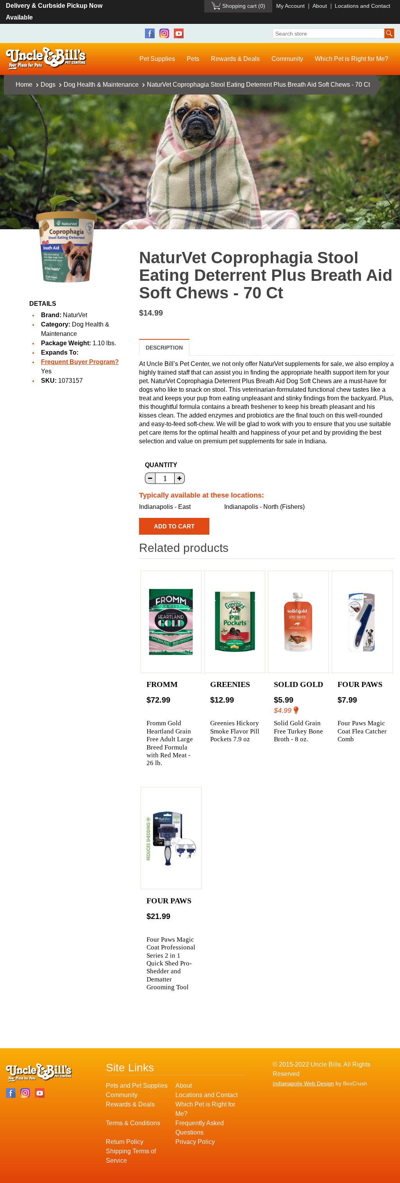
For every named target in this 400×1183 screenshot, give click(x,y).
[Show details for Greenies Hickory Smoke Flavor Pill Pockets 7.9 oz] (235, 622)
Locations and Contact (362, 6)
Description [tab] (164, 347)
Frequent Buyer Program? (80, 362)
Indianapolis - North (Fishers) (264, 506)
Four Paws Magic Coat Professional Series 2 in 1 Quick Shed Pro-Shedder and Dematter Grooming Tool (170, 963)
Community (287, 58)
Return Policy (124, 1141)
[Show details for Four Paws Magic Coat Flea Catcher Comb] (362, 622)
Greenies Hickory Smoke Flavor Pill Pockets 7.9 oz (234, 731)
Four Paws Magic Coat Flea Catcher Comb (362, 731)
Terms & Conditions (133, 1123)
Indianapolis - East (165, 506)
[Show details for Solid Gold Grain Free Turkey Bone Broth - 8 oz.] (298, 622)
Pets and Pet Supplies (137, 1085)
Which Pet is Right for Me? (351, 58)
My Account (290, 6)
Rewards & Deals (235, 58)
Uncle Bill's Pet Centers (46, 59)
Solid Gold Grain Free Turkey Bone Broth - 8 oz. (298, 731)
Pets (193, 58)
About (319, 6)
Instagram (164, 33)
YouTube (179, 33)
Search (389, 33)
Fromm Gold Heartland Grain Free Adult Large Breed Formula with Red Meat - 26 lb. (169, 743)
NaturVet (75, 315)
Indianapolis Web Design (303, 1083)
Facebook (150, 33)
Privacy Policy (195, 1141)
